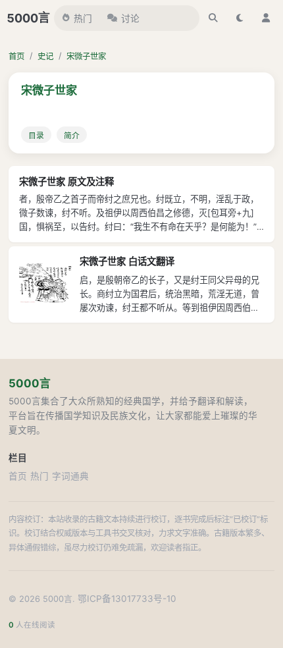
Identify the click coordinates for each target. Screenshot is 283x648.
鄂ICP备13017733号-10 (127, 598)
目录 (36, 135)
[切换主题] (239, 17)
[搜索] (213, 17)
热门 (83, 18)
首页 (16, 56)
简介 (72, 135)
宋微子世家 (86, 56)
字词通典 (70, 476)
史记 (45, 56)
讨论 (130, 18)
